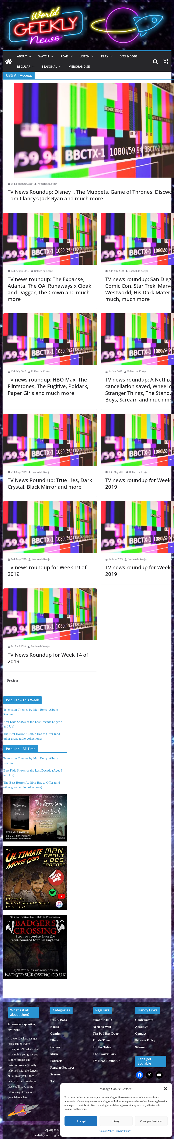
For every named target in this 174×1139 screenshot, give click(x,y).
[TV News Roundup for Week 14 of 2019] (50, 614)
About (22, 56)
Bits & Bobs (129, 56)
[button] (165, 1089)
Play (104, 56)
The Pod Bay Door (106, 1033)
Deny (116, 1121)
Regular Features (62, 1067)
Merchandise (79, 66)
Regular (23, 66)
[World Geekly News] (87, 4)
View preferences (151, 1121)
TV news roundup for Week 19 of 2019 (47, 570)
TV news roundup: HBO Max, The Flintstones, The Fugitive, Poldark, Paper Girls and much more (48, 386)
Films (54, 1040)
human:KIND (102, 1020)
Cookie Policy (107, 1130)
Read (64, 56)
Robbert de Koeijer (47, 183)
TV (52, 1081)
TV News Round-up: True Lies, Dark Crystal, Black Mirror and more (50, 483)
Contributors (144, 1020)
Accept (81, 1121)
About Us (141, 1026)
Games (55, 1047)
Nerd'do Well (102, 1026)
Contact (140, 1033)
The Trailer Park (104, 1054)
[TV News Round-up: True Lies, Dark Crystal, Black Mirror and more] (50, 440)
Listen (85, 56)
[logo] (23, 1105)
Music (54, 1054)
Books (54, 1026)
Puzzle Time (101, 1040)
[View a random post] (165, 61)
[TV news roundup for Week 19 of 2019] (50, 527)
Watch (43, 56)
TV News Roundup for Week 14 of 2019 (48, 658)
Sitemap (140, 1047)
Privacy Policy (123, 1130)
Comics (55, 1033)
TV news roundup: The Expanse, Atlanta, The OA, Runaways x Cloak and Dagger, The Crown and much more (49, 289)
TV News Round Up (106, 1060)
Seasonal (49, 66)
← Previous (10, 680)
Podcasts (56, 1060)
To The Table (102, 1047)
